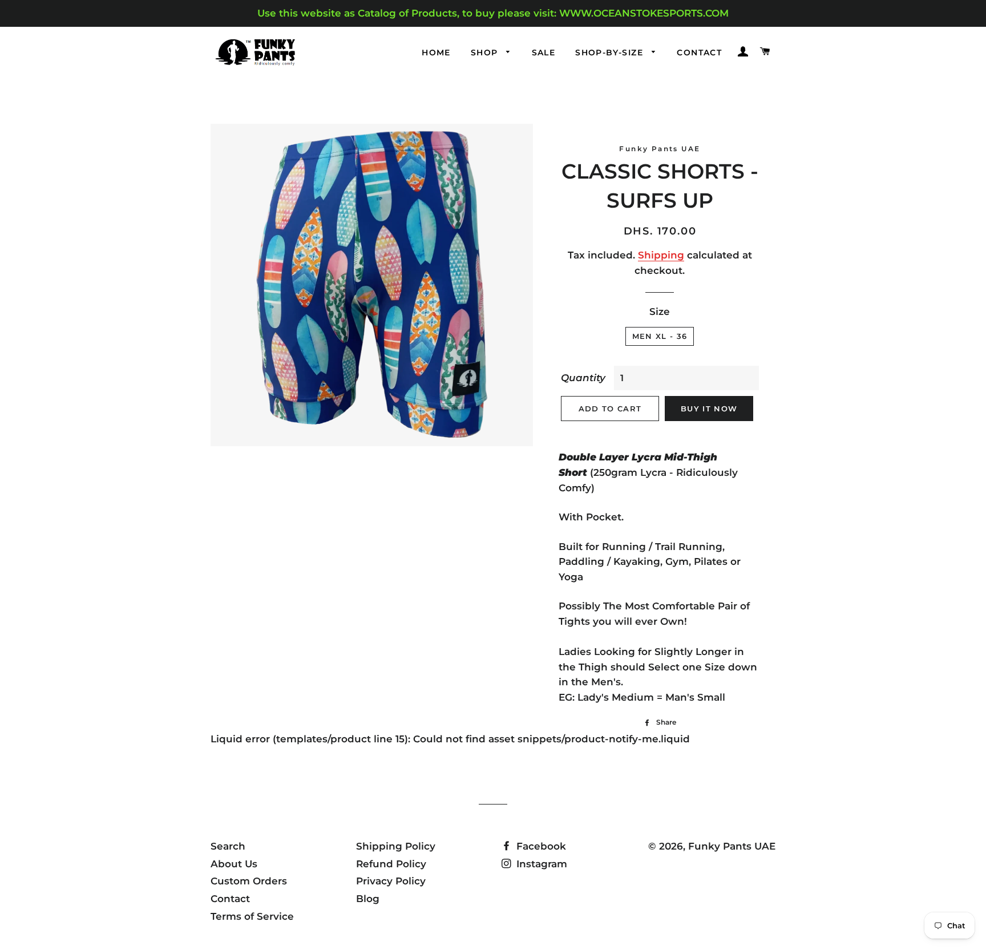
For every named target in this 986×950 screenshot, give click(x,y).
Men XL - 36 (659, 336)
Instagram (540, 864)
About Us (234, 864)
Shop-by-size (610, 52)
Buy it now (709, 408)
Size (659, 311)
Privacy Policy (391, 881)
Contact (699, 52)
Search (228, 846)
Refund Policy (391, 864)
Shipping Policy (395, 846)
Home (436, 52)
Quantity (583, 377)
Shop (486, 52)
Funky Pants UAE (731, 846)
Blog (367, 898)
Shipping (661, 255)
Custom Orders (249, 881)
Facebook (540, 846)
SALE (544, 52)
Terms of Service (252, 916)
